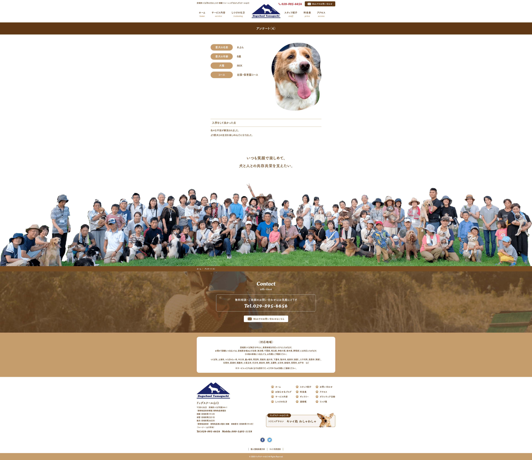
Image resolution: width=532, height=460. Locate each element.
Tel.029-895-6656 (208, 431)
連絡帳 (303, 402)
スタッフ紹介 (290, 14)
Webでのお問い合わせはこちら (268, 319)
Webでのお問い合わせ (322, 4)
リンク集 (323, 402)
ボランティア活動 (327, 397)
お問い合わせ (326, 387)
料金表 (307, 14)
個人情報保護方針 (258, 449)
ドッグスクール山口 (266, 11)
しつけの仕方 (238, 14)
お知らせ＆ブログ (283, 392)
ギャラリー (304, 397)
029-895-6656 (292, 4)
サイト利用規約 (275, 449)
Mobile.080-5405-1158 (237, 431)
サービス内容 (218, 14)
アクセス (321, 14)
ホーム (202, 14)
